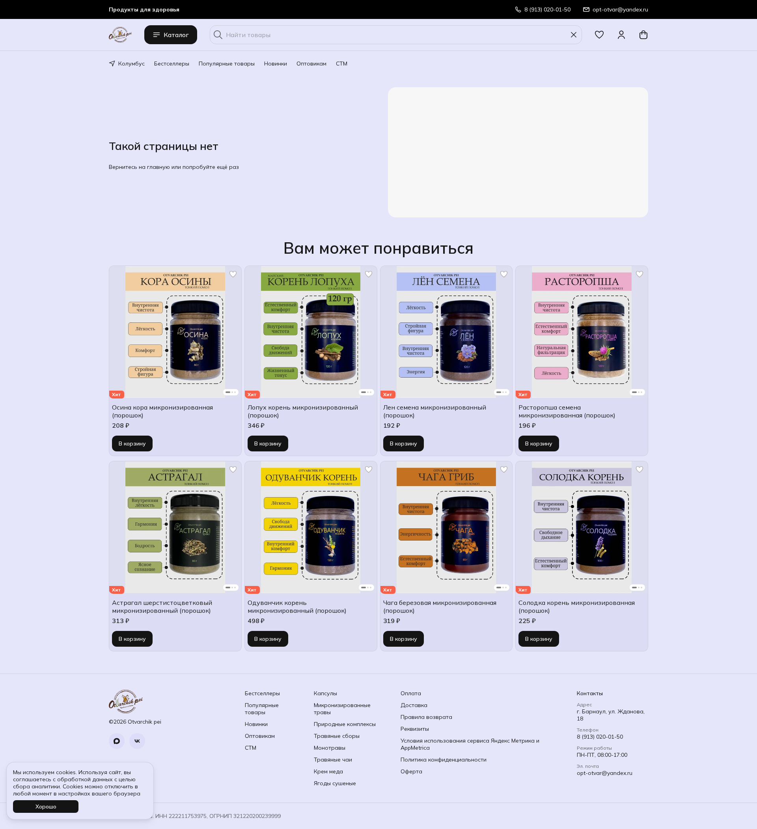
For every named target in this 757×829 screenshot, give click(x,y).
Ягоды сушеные (335, 783)
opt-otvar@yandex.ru (604, 773)
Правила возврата (426, 716)
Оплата (411, 693)
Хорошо (45, 806)
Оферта (411, 771)
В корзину (132, 443)
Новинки (275, 63)
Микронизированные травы (342, 709)
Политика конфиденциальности (444, 759)
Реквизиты (415, 728)
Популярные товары (227, 63)
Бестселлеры (171, 63)
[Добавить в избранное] (233, 274)
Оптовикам (311, 63)
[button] (599, 34)
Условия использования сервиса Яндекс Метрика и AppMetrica (470, 744)
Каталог (176, 35)
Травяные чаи (333, 759)
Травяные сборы (337, 735)
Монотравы (329, 747)
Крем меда (328, 771)
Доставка (414, 705)
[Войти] (621, 34)
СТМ (341, 63)
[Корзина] (643, 34)
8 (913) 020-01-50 (600, 736)
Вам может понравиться (378, 248)
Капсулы (325, 693)
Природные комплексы (345, 724)
